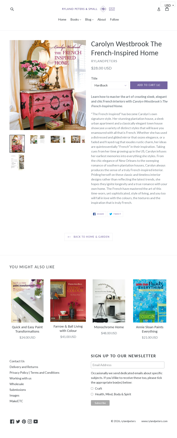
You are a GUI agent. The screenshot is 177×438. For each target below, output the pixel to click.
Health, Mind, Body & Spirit (113, 394)
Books (76, 19)
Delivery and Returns (24, 367)
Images (14, 395)
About (101, 19)
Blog (90, 19)
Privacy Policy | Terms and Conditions (34, 372)
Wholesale (17, 384)
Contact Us (17, 361)
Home (62, 19)
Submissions (18, 390)
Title (94, 78)
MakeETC (16, 401)
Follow (114, 19)
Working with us (20, 378)
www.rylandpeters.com (154, 421)
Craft (98, 388)
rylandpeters (128, 421)
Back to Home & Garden (91, 237)
